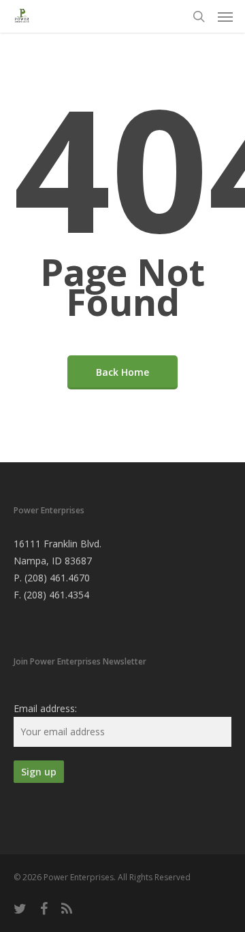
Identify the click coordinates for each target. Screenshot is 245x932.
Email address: (45, 708)
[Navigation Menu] (225, 16)
